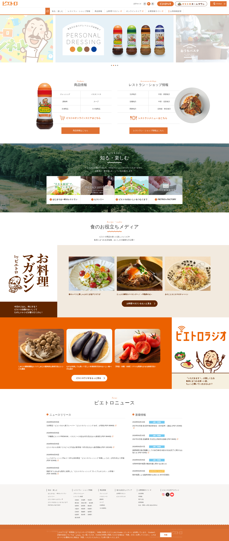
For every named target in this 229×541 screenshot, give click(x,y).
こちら (78, 535)
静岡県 (83, 505)
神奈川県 (83, 503)
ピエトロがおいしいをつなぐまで (58, 502)
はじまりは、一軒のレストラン (57, 493)
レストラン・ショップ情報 (79, 11)
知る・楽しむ (57, 11)
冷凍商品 (65, 109)
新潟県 (91, 503)
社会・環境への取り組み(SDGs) (147, 505)
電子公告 (141, 499)
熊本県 (83, 514)
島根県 (90, 508)
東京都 (77, 503)
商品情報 (98, 11)
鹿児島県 (77, 517)
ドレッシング (65, 94)
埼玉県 (90, 500)
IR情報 (140, 496)
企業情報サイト (143, 490)
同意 (165, 535)
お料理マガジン (121, 493)
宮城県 (83, 500)
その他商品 (96, 109)
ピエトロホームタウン (54, 499)
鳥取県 (83, 508)
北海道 (77, 500)
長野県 (77, 505)
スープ (96, 101)
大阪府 (77, 508)
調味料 (65, 101)
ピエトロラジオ (121, 496)
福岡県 (90, 511)
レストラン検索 (78, 496)
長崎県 (90, 514)
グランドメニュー (79, 493)
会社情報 (141, 493)
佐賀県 (77, 514)
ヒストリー (51, 496)
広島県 (77, 511)
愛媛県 (83, 511)
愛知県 (90, 505)
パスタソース (96, 94)
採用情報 (141, 502)
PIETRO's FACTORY (54, 505)
